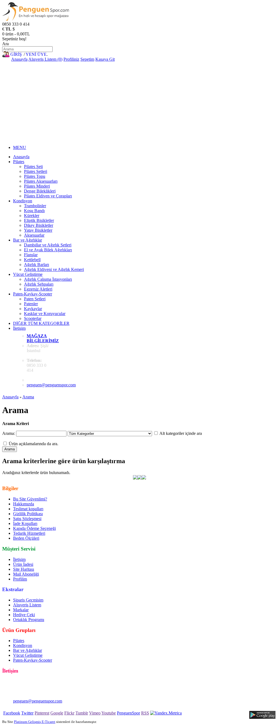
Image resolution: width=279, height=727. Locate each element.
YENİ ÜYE (36, 54)
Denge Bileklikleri (40, 191)
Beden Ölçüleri (26, 538)
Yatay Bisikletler (38, 230)
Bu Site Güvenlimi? (30, 499)
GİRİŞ (16, 54)
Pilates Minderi (37, 186)
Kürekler (31, 215)
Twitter (27, 713)
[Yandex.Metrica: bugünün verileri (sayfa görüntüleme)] (166, 713)
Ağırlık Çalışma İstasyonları (48, 279)
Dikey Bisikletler (38, 225)
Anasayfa (19, 59)
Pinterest (42, 713)
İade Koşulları (25, 523)
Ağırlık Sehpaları (38, 284)
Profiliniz (71, 59)
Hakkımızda (23, 504)
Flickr (69, 713)
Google (56, 713)
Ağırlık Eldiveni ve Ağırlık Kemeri (54, 269)
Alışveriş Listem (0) (45, 59)
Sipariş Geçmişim (28, 600)
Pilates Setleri (35, 171)
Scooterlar (32, 318)
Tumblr (81, 713)
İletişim (19, 328)
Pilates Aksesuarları (40, 181)
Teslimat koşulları (28, 508)
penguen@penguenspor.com (51, 385)
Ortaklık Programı (28, 619)
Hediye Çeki (24, 614)
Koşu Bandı (34, 210)
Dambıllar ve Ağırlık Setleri (47, 245)
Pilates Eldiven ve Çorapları (48, 196)
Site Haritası (23, 569)
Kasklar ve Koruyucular (44, 313)
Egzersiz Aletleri (38, 289)
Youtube (108, 713)
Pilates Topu (34, 176)
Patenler (31, 303)
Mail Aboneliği (26, 574)
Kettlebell (32, 259)
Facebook (11, 713)
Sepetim (87, 59)
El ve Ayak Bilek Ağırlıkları (48, 250)
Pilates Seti (33, 166)
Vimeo (95, 713)
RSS (145, 713)
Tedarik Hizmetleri (29, 533)
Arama (28, 397)
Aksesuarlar (34, 235)
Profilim (20, 579)
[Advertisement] (139, 103)
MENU (19, 147)
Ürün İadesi (23, 564)
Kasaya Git (105, 59)
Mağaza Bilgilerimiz (43, 338)
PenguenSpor (128, 713)
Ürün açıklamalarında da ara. (33, 443)
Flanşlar (31, 254)
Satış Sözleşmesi (27, 518)
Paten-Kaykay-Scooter (32, 294)
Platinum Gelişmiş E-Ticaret (34, 722)
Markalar (21, 609)
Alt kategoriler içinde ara (180, 433)
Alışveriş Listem (27, 605)
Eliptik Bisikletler (39, 220)
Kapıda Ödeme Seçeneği (34, 528)
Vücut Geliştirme (28, 274)
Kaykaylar (33, 308)
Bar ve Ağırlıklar (27, 240)
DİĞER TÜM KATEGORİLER (41, 323)
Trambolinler (35, 205)
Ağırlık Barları (36, 264)
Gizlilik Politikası (28, 513)
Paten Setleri (35, 299)
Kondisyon (22, 200)
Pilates (18, 161)
